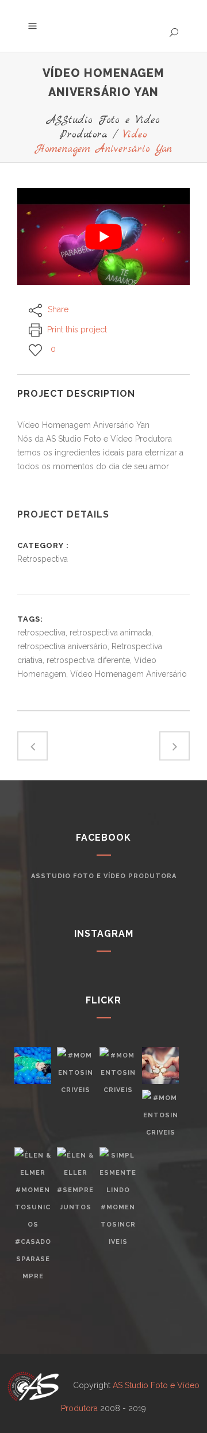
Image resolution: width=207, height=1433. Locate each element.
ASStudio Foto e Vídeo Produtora (103, 127)
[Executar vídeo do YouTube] (103, 236)
